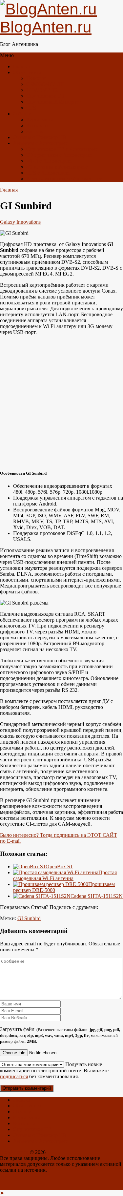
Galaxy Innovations (20, 222)
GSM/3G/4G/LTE (45, 84)
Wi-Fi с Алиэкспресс (49, 161)
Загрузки (36, 131)
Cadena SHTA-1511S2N (97, 896)
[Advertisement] (61, 402)
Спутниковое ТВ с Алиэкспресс (62, 149)
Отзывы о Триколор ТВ (39, 137)
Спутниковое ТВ (45, 96)
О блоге (22, 113)
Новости (36, 78)
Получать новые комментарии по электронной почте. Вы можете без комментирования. (54, 1070)
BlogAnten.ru (14, 1152)
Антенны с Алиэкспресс (40, 143)
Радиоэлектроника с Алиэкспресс (64, 178)
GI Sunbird (29, 918)
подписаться (14, 1076)
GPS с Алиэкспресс (48, 172)
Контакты (37, 125)
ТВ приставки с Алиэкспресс (59, 155)
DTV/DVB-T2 (42, 90)
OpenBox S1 (59, 866)
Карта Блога (39, 119)
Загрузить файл (60, 1035)
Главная (22, 66)
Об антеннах (27, 72)
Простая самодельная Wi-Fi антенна (65, 875)
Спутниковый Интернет (53, 102)
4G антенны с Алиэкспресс (57, 167)
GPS (31, 108)
